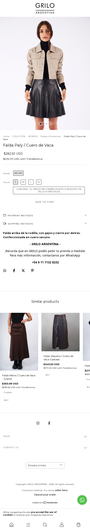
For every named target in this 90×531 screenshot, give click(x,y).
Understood (77, 514)
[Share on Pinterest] (32, 270)
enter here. (61, 490)
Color (6, 173)
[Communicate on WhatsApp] (82, 500)
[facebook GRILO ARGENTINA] (49, 423)
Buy (6, 400)
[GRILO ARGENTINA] (11, 525)
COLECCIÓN (19, 136)
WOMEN (32, 136)
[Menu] (28, 525)
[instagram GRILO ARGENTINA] (38, 423)
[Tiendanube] (45, 503)
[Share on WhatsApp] (4, 270)
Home (6, 136)
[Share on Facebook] (14, 270)
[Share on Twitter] (24, 270)
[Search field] (45, 525)
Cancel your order (45, 494)
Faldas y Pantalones (50, 136)
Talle (6, 182)
